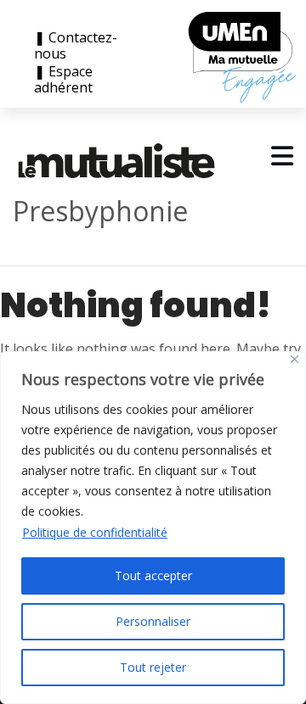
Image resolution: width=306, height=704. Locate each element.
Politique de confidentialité (94, 532)
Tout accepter (153, 575)
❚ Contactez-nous (75, 46)
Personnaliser (153, 621)
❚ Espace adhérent (63, 80)
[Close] (294, 359)
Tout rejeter (153, 667)
